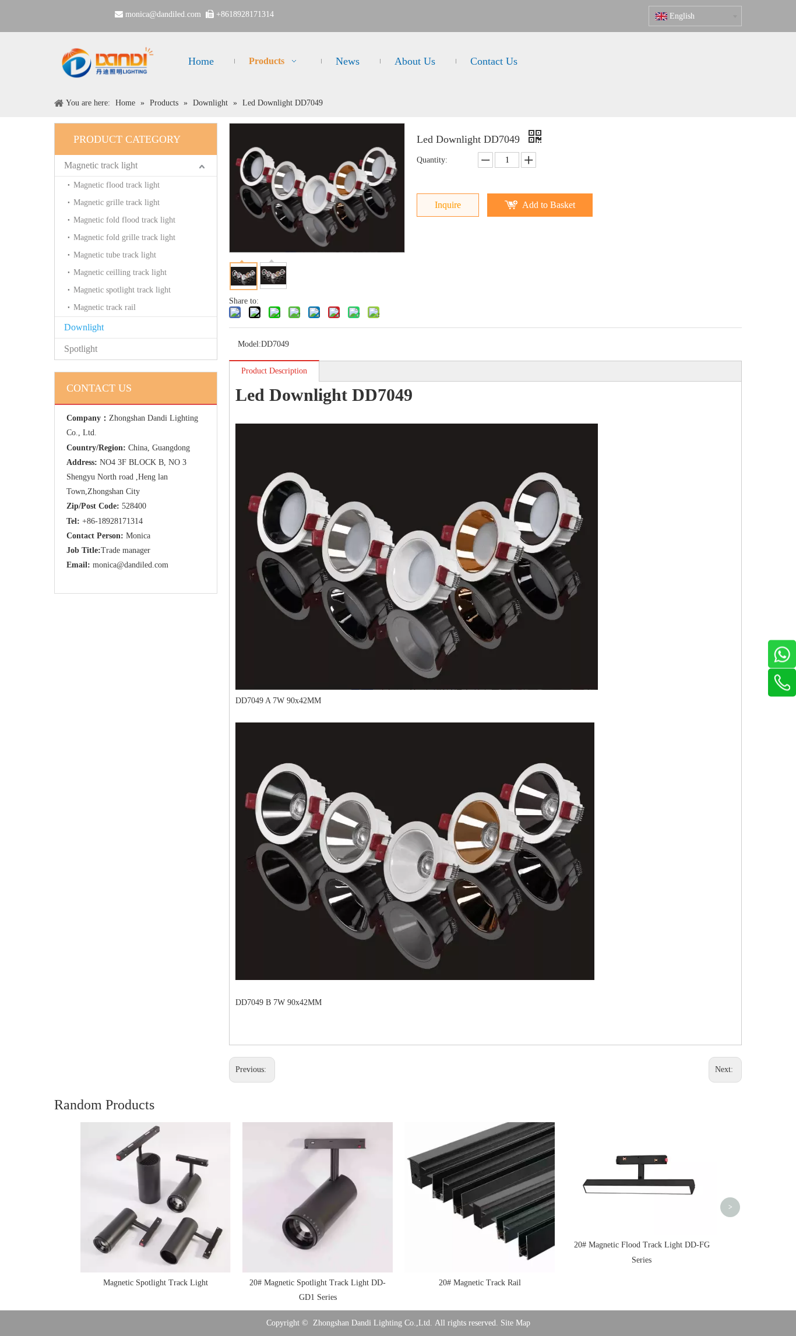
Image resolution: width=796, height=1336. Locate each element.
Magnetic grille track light (116, 202)
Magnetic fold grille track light (124, 237)
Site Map (515, 1323)
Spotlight (80, 349)
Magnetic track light (101, 165)
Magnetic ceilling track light (120, 272)
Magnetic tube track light (114, 255)
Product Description (274, 370)
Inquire (448, 205)
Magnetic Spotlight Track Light (155, 1282)
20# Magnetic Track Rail (480, 1282)
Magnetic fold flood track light (124, 220)
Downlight (84, 327)
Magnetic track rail (104, 307)
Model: (249, 344)
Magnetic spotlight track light (122, 289)
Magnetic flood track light (116, 185)
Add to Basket (548, 205)
